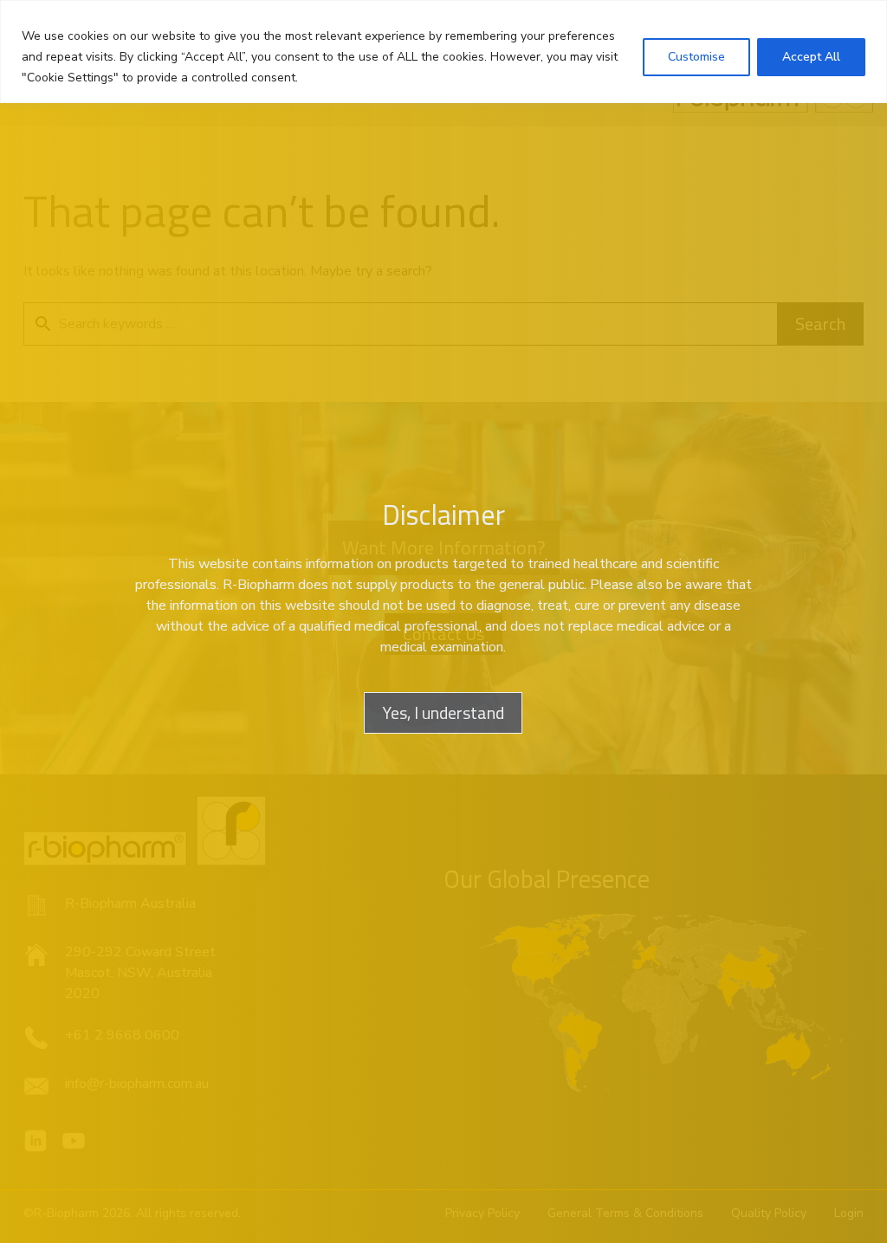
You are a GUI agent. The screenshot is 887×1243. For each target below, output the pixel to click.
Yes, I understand (443, 712)
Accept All (811, 57)
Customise (696, 57)
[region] (443, 51)
